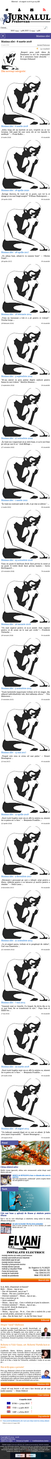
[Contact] (31, 10)
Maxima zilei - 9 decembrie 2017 (16, 876)
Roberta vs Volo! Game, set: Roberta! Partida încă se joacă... (25, 1345)
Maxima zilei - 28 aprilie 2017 (15, 252)
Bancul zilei (43, 1280)
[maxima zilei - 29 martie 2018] (25, 1064)
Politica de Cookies (32, 1449)
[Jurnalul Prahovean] (6, 10)
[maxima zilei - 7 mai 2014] (25, 1000)
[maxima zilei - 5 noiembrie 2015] (25, 686)
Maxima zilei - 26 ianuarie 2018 (16, 624)
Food (4, 1143)
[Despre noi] (19, 10)
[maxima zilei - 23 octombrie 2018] (25, 558)
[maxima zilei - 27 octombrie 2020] (25, 436)
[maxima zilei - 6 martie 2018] (25, 124)
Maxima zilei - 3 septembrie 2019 (16, 376)
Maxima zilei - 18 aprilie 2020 (15, 190)
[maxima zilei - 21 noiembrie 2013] (25, 938)
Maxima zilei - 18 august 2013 (15, 1128)
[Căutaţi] (45, 29)
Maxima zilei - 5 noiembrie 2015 (16, 688)
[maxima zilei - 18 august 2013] (25, 1126)
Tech (4, 1189)
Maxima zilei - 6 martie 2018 (14, 126)
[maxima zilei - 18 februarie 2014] (25, 312)
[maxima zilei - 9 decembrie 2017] (25, 874)
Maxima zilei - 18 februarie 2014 (16, 314)
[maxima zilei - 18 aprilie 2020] (25, 188)
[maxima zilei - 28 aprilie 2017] (25, 250)
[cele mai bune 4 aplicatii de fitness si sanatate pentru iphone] (25, 1211)
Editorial (45, 1320)
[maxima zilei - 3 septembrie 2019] (25, 374)
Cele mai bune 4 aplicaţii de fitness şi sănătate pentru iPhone (25, 1214)
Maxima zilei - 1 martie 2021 (14, 500)
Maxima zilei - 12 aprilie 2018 (15, 814)
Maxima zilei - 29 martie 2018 (15, 1066)
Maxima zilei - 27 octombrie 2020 (17, 438)
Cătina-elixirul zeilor (9, 1167)
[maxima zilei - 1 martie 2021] (25, 498)
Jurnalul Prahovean (43, 45)
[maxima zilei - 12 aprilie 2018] (25, 812)
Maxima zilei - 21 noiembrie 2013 (16, 940)
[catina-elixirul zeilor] (25, 1165)
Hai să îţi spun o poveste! (12, 1367)
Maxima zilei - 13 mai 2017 (13, 752)
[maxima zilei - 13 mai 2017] (25, 750)
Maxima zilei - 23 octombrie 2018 (17, 560)
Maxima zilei (43, 36)
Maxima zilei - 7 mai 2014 (13, 1002)
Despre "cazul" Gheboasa (12, 1324)
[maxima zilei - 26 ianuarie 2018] (25, 622)
